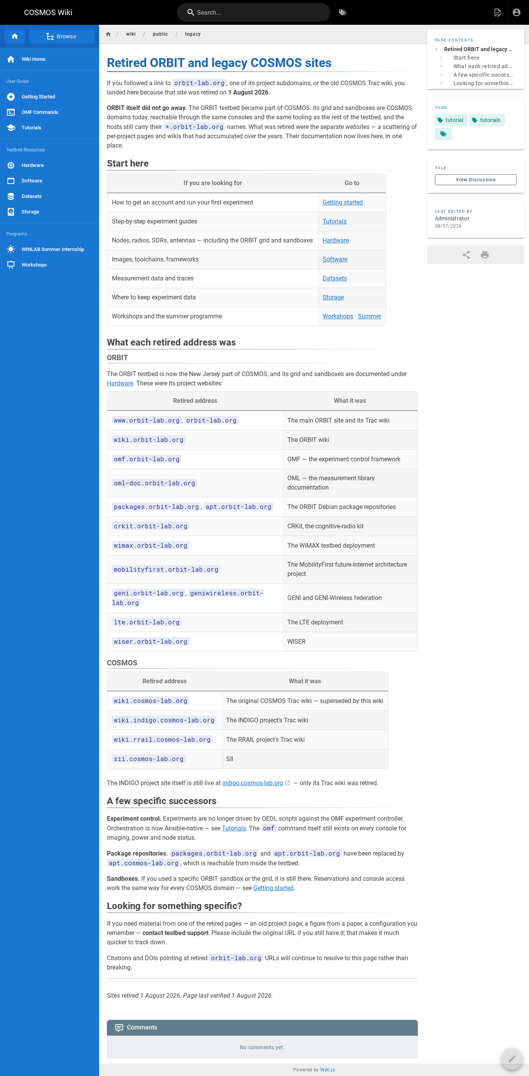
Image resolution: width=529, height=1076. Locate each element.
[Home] (15, 36)
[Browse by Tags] (342, 12)
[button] (497, 12)
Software (335, 259)
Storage (333, 297)
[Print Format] (485, 255)
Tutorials (335, 221)
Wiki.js (327, 1070)
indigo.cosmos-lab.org (252, 783)
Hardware (336, 240)
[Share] (466, 255)
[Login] (516, 12)
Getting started (343, 202)
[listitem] (476, 49)
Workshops (338, 316)
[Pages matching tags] (443, 134)
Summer (369, 316)
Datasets (335, 278)
